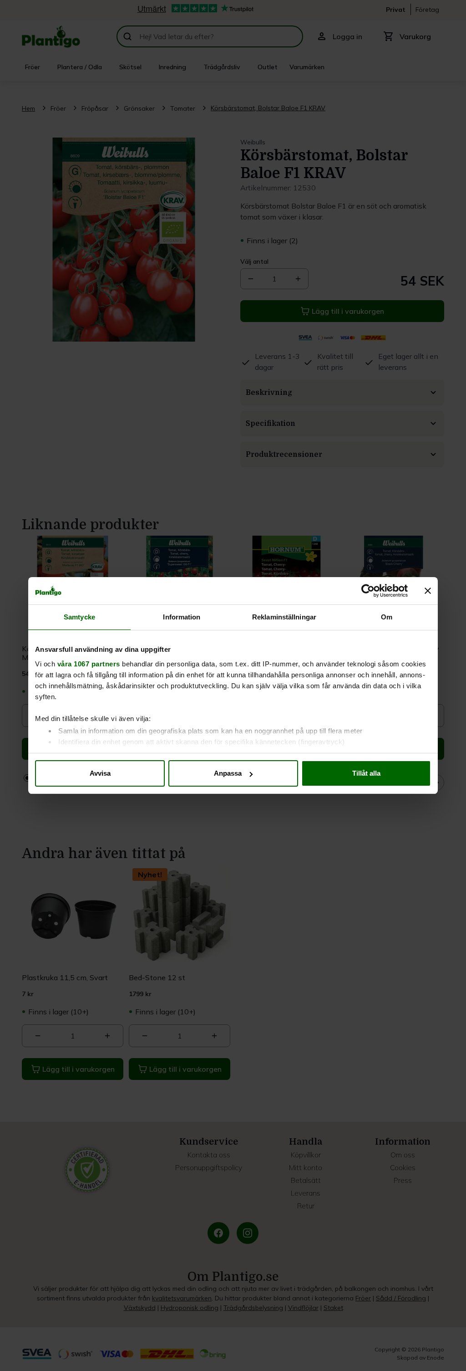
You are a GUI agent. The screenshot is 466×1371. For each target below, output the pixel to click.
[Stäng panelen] (428, 591)
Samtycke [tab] (79, 617)
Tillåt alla (366, 773)
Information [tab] (181, 617)
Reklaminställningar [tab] (284, 617)
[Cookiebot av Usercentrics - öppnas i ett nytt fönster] (368, 591)
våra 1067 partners (88, 664)
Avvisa (100, 773)
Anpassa (228, 773)
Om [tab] (386, 617)
